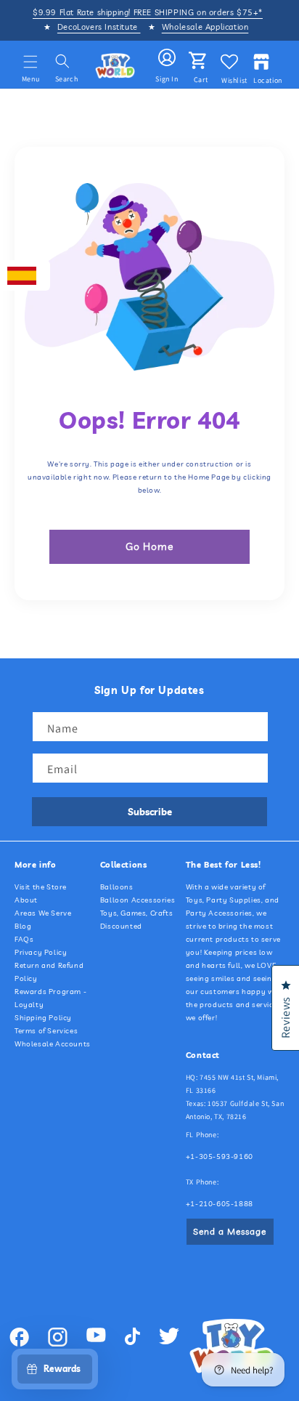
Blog (23, 926)
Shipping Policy (43, 1017)
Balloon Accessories (137, 900)
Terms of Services (46, 1030)
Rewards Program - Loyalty (50, 998)
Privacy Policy (41, 952)
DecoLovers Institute (99, 27)
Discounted (121, 926)
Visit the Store (41, 887)
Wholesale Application (205, 27)
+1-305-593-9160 (219, 1156)
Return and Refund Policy (49, 972)
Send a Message (229, 1231)
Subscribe (150, 811)
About (26, 900)
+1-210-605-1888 (219, 1203)
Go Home (149, 546)
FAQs (24, 939)
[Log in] (167, 58)
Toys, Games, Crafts (136, 913)
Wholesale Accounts (53, 1044)
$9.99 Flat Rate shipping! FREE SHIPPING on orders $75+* (148, 12)
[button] (30, 62)
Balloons (117, 887)
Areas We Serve (43, 913)
